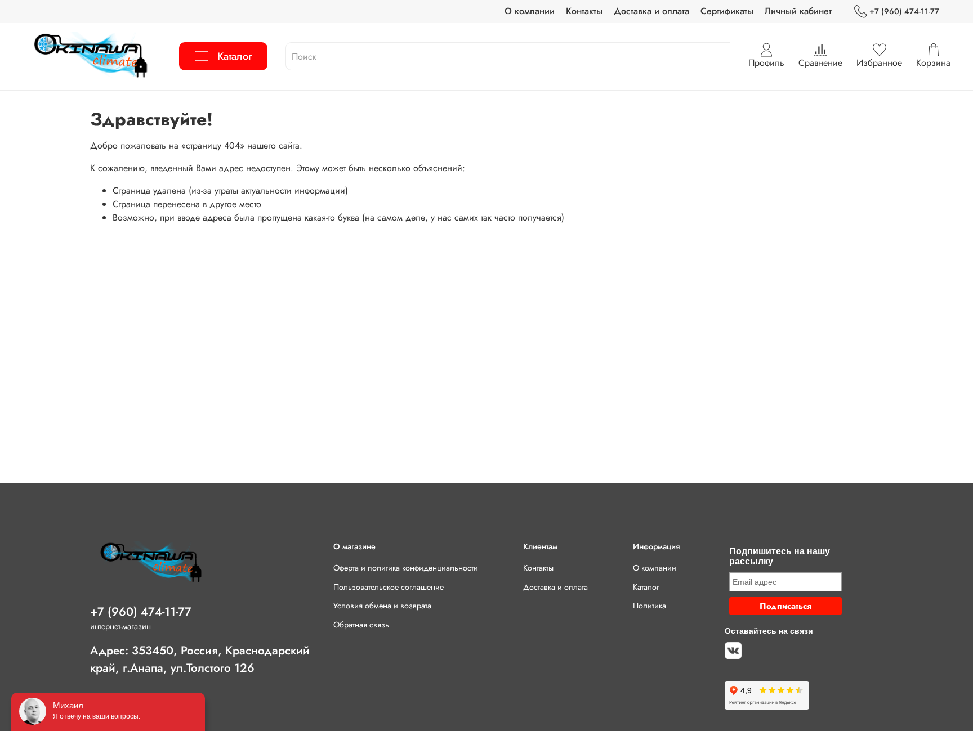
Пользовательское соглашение (388, 587)
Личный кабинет (798, 11)
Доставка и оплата (651, 11)
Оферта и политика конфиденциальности (405, 567)
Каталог (234, 56)
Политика (649, 605)
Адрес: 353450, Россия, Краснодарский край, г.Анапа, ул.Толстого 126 (200, 659)
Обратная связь (361, 624)
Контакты (584, 11)
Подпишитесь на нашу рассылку (779, 556)
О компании (530, 11)
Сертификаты (726, 11)
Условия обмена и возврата (382, 605)
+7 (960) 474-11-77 (904, 11)
